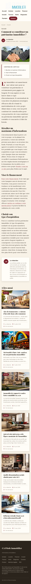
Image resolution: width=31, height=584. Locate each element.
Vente (17, 14)
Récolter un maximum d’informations (16, 70)
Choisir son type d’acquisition (14, 75)
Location (17, 11)
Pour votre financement (9, 179)
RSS (20, 562)
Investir (4, 14)
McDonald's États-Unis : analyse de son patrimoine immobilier (15, 353)
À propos (4, 18)
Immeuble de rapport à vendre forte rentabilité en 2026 (14, 394)
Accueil (4, 11)
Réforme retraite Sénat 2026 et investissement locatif (13, 517)
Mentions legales (12, 562)
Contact (13, 18)
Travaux (10, 14)
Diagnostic (24, 14)
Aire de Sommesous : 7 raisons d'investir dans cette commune (14, 313)
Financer (24, 11)
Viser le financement (11, 72)
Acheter (10, 11)
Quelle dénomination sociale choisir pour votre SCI (13, 476)
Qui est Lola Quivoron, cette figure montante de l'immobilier (15, 435)
